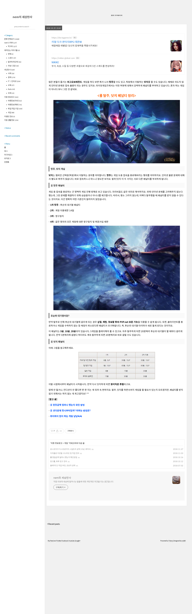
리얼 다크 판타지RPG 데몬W (67, 42)
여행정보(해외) (15, 104)
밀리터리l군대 (14, 61)
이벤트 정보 (9, 116)
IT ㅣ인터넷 (14, 81)
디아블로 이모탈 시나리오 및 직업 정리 (64, 453)
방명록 (6, 162)
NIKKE (55, 62)
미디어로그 (8, 154)
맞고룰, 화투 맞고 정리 (58, 461)
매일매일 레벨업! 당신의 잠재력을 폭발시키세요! (74, 45)
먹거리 (12, 46)
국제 (11, 93)
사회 (11, 73)
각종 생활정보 (11, 120)
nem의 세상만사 (22, 17)
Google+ (77, 541)
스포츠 (12, 57)
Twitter (59, 541)
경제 (11, 77)
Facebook (65, 541)
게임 (11, 112)
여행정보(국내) (15, 100)
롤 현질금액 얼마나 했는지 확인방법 (63, 457)
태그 (5, 151)
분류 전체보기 (11, 38)
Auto (11, 89)
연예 (10, 53)
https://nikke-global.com (63, 58)
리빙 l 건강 (13, 65)
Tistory (171, 541)
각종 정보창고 (11, 96)
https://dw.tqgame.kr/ (62, 37)
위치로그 (7, 158)
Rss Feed (50, 541)
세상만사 (9, 69)
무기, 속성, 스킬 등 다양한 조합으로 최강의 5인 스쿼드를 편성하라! (83, 66)
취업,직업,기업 (15, 108)
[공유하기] (57, 431)
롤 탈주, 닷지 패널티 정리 (116, 15)
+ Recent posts (53, 523)
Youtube (71, 541)
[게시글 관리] (61, 431)
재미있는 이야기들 (12, 50)
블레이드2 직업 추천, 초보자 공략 (62, 465)
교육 (11, 85)
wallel (184, 541)
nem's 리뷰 (10, 42)
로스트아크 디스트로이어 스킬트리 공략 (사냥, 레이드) (70, 449)
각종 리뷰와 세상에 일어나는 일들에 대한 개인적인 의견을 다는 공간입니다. (83, 481)
